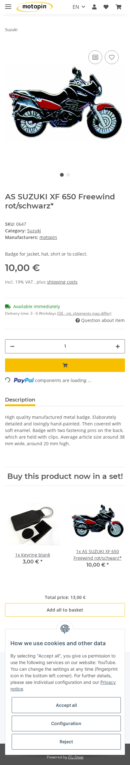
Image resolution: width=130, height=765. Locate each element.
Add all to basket (65, 610)
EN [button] (76, 6)
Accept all (66, 705)
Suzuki (34, 231)
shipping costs (62, 282)
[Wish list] (106, 7)
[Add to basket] (65, 365)
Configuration (66, 723)
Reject (66, 741)
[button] (94, 7)
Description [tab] (20, 400)
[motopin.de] (34, 7)
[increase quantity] (118, 346)
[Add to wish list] (112, 57)
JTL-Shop (75, 757)
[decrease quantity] (12, 346)
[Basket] (118, 7)
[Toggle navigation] (8, 4)
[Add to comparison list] (95, 57)
